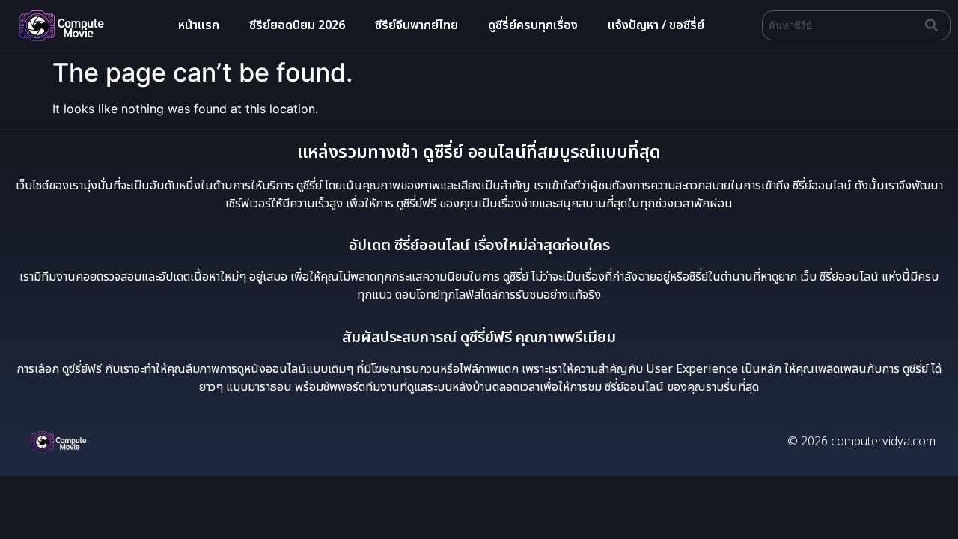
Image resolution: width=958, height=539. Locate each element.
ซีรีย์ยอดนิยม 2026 (297, 25)
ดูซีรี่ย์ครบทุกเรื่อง (533, 25)
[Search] (935, 25)
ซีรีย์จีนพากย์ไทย (416, 25)
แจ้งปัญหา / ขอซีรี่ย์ (656, 25)
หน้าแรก (198, 25)
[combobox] (840, 25)
